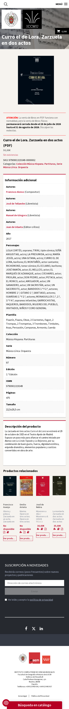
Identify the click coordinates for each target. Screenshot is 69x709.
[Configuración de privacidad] (6, 703)
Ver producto (9, 538)
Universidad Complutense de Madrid (11, 19)
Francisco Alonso (15, 191)
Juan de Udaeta (14, 227)
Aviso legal (22, 696)
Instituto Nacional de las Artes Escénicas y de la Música (34, 658)
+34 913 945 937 (46, 686)
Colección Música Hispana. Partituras (36, 163)
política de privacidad (41, 599)
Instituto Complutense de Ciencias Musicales (32, 19)
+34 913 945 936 (32, 686)
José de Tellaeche (15, 203)
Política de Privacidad (40, 696)
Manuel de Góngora (16, 215)
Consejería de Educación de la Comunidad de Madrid (46, 660)
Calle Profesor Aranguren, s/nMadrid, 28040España (34, 681)
